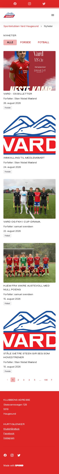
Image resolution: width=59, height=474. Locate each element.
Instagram (8, 438)
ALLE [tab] (10, 42)
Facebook (8, 433)
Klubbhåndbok (11, 429)
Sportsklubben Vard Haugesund (21, 26)
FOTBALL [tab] (43, 42)
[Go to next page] (51, 379)
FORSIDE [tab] (25, 42)
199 (46, 379)
